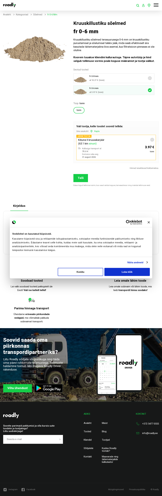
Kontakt (88, 456)
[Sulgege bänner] (149, 222)
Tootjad (106, 440)
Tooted (87, 431)
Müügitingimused (116, 489)
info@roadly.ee (150, 433)
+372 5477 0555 (150, 423)
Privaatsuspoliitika (137, 489)
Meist (105, 423)
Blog (104, 431)
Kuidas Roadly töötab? (109, 449)
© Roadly (155, 489)
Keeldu (80, 272)
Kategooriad (22, 14)
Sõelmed (37, 14)
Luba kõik (127, 272)
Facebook (31, 489)
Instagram (13, 489)
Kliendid (88, 440)
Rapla (97, 131)
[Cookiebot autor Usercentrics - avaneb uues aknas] (128, 222)
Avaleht (7, 14)
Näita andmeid (135, 262)
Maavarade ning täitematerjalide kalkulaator (110, 459)
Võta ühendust (17, 388)
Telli (81, 178)
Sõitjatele (88, 448)
